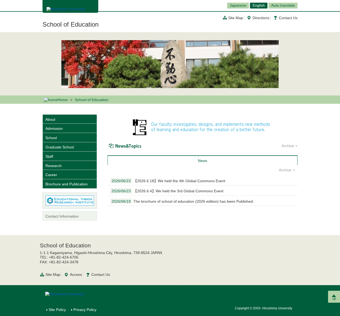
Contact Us (288, 18)
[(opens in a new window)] (69, 201)
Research (53, 166)
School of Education (70, 24)
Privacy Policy (84, 309)
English (259, 5)
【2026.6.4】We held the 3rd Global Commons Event (167, 191)
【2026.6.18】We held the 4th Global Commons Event (168, 181)
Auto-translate (283, 5)
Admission (54, 128)
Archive (288, 146)
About (50, 119)
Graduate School (59, 147)
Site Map (235, 18)
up (334, 299)
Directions (261, 18)
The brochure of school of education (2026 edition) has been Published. (183, 201)
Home (63, 100)
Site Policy (57, 309)
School (51, 138)
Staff (49, 156)
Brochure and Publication (66, 184)
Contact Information (62, 216)
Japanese (238, 5)
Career (51, 175)
